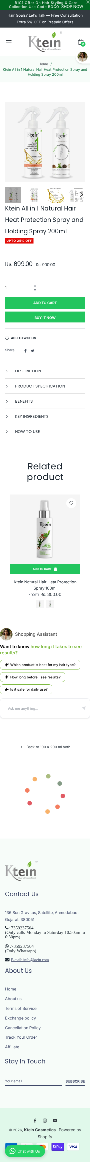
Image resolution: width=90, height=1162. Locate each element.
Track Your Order (21, 1037)
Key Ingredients (31, 416)
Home (43, 64)
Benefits (23, 401)
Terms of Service (20, 1008)
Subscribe (75, 1081)
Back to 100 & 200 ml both (48, 747)
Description (27, 371)
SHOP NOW (72, 6)
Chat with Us (29, 1151)
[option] (45, 557)
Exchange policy (20, 1018)
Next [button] (81, 195)
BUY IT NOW (45, 318)
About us (13, 998)
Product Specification (39, 386)
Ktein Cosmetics (40, 1129)
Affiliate (12, 1046)
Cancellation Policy (23, 1027)
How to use (27, 431)
